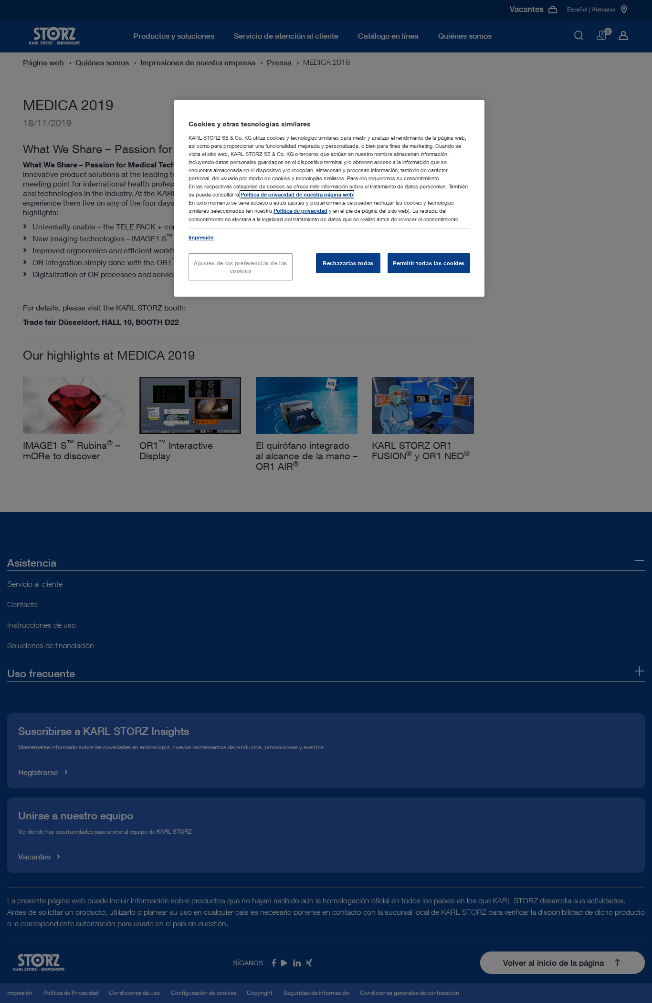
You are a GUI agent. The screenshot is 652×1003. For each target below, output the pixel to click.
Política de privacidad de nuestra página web (297, 194)
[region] (329, 198)
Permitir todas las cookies (429, 263)
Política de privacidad (300, 210)
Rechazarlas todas (348, 263)
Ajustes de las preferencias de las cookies (240, 267)
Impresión (201, 237)
